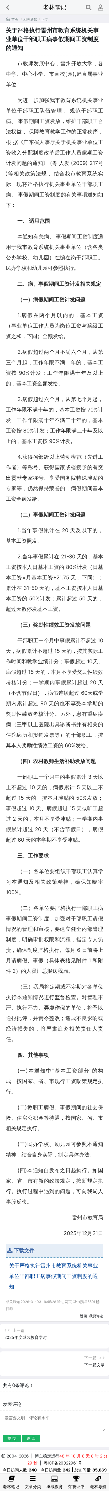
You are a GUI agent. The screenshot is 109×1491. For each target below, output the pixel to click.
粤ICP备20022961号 (63, 1462)
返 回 (31, 1438)
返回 (83, 1316)
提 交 (12, 1438)
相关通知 (30, 19)
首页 (14, 19)
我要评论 (96, 1316)
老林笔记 (54, 7)
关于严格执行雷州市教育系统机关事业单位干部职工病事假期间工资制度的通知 (53, 1276)
